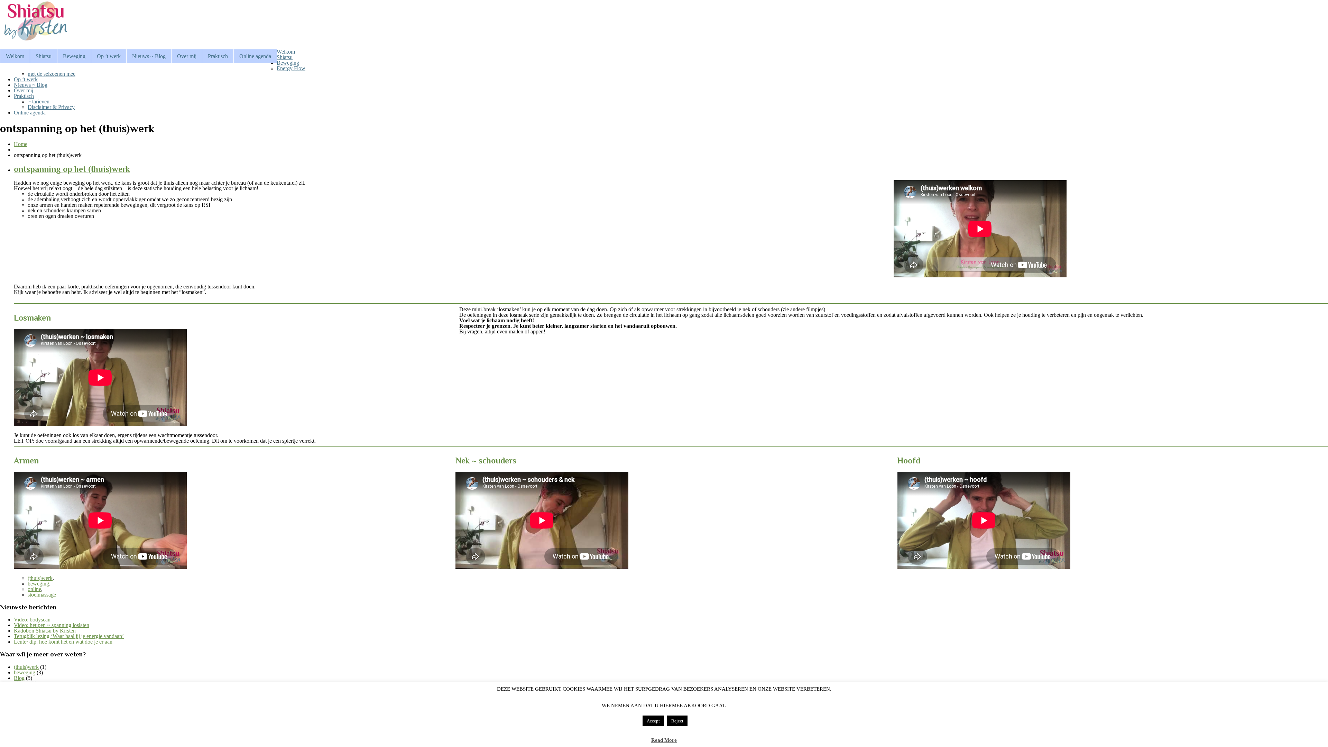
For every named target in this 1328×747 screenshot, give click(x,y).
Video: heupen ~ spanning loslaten (51, 625)
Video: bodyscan (32, 619)
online (34, 589)
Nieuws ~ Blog (149, 56)
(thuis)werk (40, 578)
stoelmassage (42, 595)
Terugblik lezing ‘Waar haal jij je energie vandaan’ (69, 636)
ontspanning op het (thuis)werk (72, 169)
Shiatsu (44, 56)
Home (20, 144)
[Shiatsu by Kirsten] (35, 41)
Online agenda (255, 56)
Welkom (15, 56)
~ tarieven (38, 101)
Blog (19, 678)
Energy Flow (291, 68)
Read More (664, 740)
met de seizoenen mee (51, 74)
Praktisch (218, 56)
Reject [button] (677, 720)
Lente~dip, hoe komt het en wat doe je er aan (63, 642)
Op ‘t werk (109, 56)
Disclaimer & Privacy (51, 107)
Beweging (74, 56)
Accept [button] (653, 720)
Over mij (186, 56)
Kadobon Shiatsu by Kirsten (45, 631)
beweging (38, 584)
